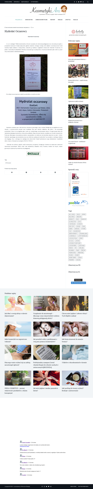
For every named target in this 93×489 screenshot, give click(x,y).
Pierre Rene (80, 252)
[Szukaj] (87, 1)
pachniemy (71, 250)
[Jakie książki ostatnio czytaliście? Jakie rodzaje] (73, 277)
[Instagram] (76, 1)
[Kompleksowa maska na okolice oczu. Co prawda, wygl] (86, 277)
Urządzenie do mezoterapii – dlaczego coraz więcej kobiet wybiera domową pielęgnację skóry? (46, 315)
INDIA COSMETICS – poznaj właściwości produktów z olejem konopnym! (16, 390)
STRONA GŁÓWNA (8, 1)
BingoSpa (79, 216)
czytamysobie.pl (34, 1)
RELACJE (75, 19)
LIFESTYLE (67, 19)
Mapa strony (73, 486)
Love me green (72, 245)
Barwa (83, 214)
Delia (77, 219)
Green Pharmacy (73, 233)
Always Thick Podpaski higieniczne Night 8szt (76, 195)
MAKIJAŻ (60, 19)
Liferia (81, 238)
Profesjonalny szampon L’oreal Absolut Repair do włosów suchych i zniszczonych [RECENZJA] (45, 364)
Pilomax (71, 255)
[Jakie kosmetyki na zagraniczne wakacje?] (18, 329)
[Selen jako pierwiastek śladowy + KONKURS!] (78, 50)
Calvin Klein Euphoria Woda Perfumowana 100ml (76, 181)
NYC (76, 248)
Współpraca (17, 1)
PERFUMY (52, 19)
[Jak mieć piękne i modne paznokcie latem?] (46, 378)
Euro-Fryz (71, 226)
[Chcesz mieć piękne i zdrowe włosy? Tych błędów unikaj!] (75, 303)
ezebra (70, 228)
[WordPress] (80, 1)
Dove (79, 221)
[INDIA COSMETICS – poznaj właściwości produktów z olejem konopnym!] (18, 378)
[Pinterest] (41, 172)
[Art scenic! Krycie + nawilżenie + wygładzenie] (78, 132)
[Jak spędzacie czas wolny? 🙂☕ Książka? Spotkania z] (83, 277)
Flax (70, 231)
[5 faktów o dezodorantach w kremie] (75, 352)
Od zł (75, 183)
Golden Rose (76, 231)
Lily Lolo (71, 240)
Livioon (77, 240)
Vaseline (78, 260)
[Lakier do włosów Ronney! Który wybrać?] (78, 153)
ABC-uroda (72, 214)
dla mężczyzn (72, 221)
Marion (71, 248)
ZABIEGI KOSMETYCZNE (41, 19)
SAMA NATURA (29, 19)
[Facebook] (74, 1)
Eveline (78, 226)
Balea (78, 214)
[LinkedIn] (55, 172)
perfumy (83, 250)
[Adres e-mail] (83, 1)
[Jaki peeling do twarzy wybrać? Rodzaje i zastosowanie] (75, 378)
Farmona (77, 228)
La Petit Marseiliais (82, 236)
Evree (83, 226)
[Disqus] (46, 420)
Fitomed (8, 163)
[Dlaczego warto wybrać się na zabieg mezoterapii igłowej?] (18, 352)
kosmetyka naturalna (18, 27)
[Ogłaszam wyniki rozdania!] (78, 92)
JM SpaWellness (83, 233)
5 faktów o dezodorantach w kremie (74, 362)
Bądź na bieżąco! (25, 1)
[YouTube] (78, 1)
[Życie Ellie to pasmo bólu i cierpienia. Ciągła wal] (80, 277)
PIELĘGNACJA (18, 19)
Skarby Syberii (72, 257)
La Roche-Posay (73, 238)
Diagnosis (83, 219)
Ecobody (80, 224)
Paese (77, 250)
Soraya (80, 257)
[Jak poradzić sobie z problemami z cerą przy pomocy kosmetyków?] (46, 329)
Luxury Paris (81, 245)
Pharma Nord (72, 252)
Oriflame (81, 248)
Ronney (77, 255)
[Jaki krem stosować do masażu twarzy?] (75, 329)
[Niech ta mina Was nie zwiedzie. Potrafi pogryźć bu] (70, 277)
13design (28, 486)
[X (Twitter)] (26, 172)
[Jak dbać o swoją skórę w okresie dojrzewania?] (18, 303)
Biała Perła (72, 216)
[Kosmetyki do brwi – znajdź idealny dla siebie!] (78, 71)
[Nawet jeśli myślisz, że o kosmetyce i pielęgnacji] (76, 277)
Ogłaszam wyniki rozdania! (75, 101)
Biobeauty (71, 219)
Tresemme (71, 260)
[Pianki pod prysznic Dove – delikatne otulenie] (78, 111)
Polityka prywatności (83, 486)
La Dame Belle (72, 236)
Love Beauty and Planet (75, 243)
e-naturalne (72, 224)
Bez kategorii (9, 27)
